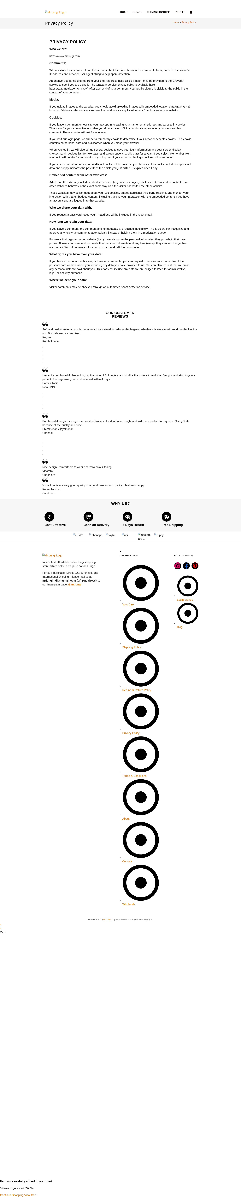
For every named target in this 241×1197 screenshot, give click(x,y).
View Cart (30, 1195)
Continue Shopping (11, 1195)
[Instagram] (177, 565)
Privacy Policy (189, 22)
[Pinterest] (194, 565)
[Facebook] (186, 565)
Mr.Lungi (107, 920)
